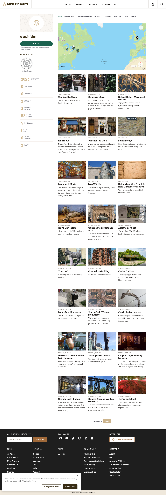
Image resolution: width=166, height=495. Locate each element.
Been (60, 16)
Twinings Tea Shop (97, 141)
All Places (11, 454)
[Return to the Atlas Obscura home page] (16, 4)
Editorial (37, 449)
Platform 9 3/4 (125, 141)
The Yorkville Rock (127, 399)
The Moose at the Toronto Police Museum (71, 356)
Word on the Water (68, 97)
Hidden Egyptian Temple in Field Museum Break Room (131, 185)
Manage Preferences (51, 487)
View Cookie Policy (29, 481)
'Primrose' (63, 271)
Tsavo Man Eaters (67, 228)
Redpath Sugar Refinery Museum (130, 356)
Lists (34, 465)
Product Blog (89, 465)
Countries (107, 16)
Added (126, 16)
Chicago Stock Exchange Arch (100, 229)
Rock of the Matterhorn (69, 312)
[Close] (77, 475)
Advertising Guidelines (119, 465)
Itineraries (37, 461)
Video (35, 468)
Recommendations (84, 16)
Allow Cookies (70, 487)
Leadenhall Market (67, 184)
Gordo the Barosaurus (129, 312)
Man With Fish (95, 184)
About (112, 454)
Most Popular (13, 461)
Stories (97, 16)
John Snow (63, 141)
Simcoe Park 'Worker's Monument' (99, 313)
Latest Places (13, 457)
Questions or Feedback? (83, 492)
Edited (133, 16)
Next (107, 421)
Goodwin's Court (96, 97)
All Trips (61, 454)
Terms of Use (114, 475)
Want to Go (69, 16)
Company (114, 449)
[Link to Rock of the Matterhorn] (72, 298)
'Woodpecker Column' (99, 355)
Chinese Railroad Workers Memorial (101, 400)
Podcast (36, 472)
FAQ (111, 457)
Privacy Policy (115, 468)
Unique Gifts (89, 468)
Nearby (10, 472)
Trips (60, 449)
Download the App (124, 439)
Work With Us (90, 472)
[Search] (162, 4)
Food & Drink (38, 457)
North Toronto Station (69, 399)
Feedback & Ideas (92, 457)
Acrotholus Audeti (127, 228)
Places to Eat (12, 465)
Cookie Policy (115, 472)
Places (10, 449)
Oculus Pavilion (126, 271)
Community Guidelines (94, 461)
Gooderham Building (98, 271)
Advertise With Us (117, 461)
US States (117, 16)
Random (11, 468)
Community (90, 449)
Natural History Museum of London (131, 98)
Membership (89, 454)
